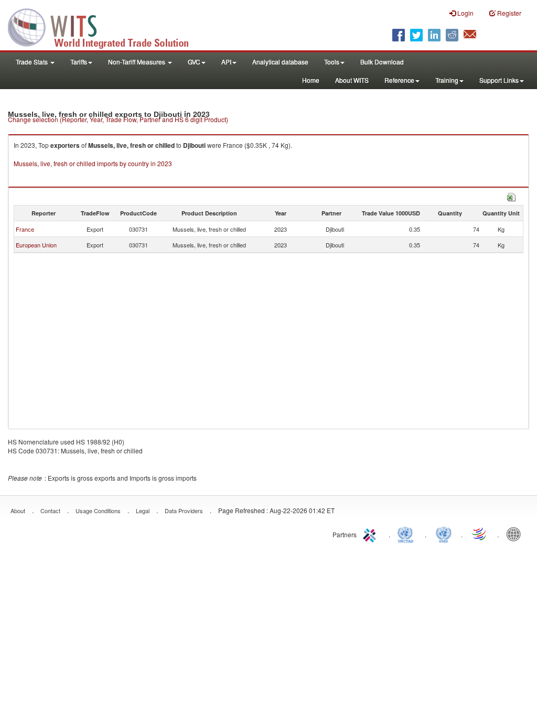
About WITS (352, 79)
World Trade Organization (479, 533)
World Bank (516, 533)
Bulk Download (382, 61)
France (25, 229)
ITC (371, 533)
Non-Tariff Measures (137, 61)
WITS (105, 26)
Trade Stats (32, 61)
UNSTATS (443, 533)
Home (310, 79)
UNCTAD (407, 533)
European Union (36, 245)
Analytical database (280, 61)
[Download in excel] (511, 195)
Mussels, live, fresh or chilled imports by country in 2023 (93, 163)
